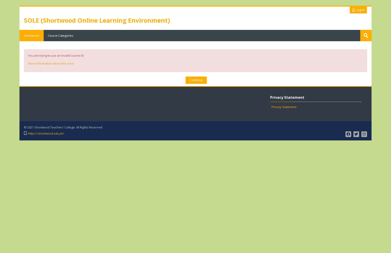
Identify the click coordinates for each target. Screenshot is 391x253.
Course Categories (60, 36)
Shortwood (31, 36)
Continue (196, 80)
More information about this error (51, 63)
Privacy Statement (284, 107)
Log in (360, 10)
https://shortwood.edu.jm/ (46, 133)
